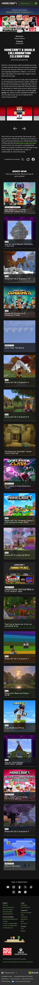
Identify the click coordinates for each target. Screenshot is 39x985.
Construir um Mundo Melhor (10, 925)
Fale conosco (24, 923)
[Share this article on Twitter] (22, 159)
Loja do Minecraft (25, 907)
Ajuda (22, 915)
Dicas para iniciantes (26, 912)
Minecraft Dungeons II (8, 907)
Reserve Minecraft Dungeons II (18, 12)
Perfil (22, 928)
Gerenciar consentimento (26, 962)
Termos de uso (5, 978)
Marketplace (24, 905)
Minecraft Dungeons (8, 909)
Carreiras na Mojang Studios (10, 923)
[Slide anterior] (15, 128)
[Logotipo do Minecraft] (9, 3)
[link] (8, 887)
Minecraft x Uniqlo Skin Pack (26, 143)
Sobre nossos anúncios (27, 978)
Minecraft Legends (7, 911)
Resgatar (23, 931)
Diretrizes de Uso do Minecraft (10, 962)
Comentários (24, 917)
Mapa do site (24, 919)
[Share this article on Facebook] (33, 159)
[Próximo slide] (24, 128)
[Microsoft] (33, 972)
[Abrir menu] (36, 3)
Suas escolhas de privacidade (22, 981)
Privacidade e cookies (6, 976)
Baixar (22, 921)
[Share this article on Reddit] (28, 159)
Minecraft (5, 905)
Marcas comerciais (15, 978)
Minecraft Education (8, 914)
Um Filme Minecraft (8, 928)
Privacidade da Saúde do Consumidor (23, 976)
